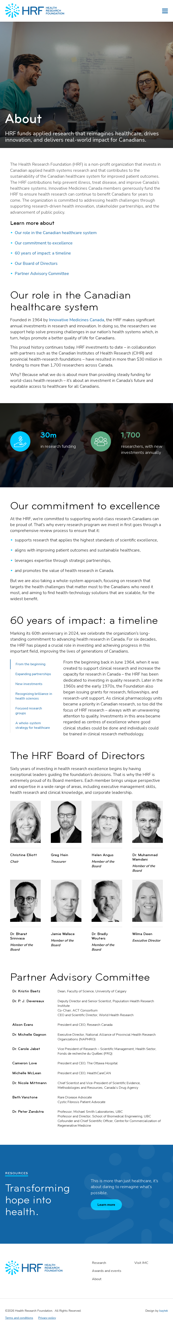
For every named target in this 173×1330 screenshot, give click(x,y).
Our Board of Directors (36, 263)
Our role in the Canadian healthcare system (56, 233)
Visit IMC (141, 1263)
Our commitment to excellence (44, 243)
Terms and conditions (19, 1318)
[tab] (34, 664)
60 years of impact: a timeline (43, 253)
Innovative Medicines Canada (76, 320)
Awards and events (106, 1271)
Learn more (106, 1204)
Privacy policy (47, 1318)
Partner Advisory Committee (42, 273)
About (96, 1279)
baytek (163, 1311)
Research (99, 1263)
